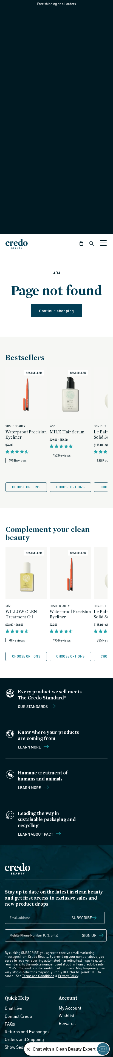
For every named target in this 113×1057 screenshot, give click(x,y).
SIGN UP (89, 935)
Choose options (26, 487)
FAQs (10, 1024)
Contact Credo (18, 1016)
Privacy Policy (68, 976)
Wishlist (66, 1015)
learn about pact (36, 834)
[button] (81, 243)
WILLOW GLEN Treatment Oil (21, 614)
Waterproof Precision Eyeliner (26, 434)
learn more (30, 787)
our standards (33, 706)
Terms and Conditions (38, 976)
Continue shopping (56, 310)
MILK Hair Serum (67, 431)
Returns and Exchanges (27, 1031)
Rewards (67, 1023)
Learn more (30, 747)
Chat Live (13, 1008)
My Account (70, 1008)
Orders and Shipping (24, 1039)
